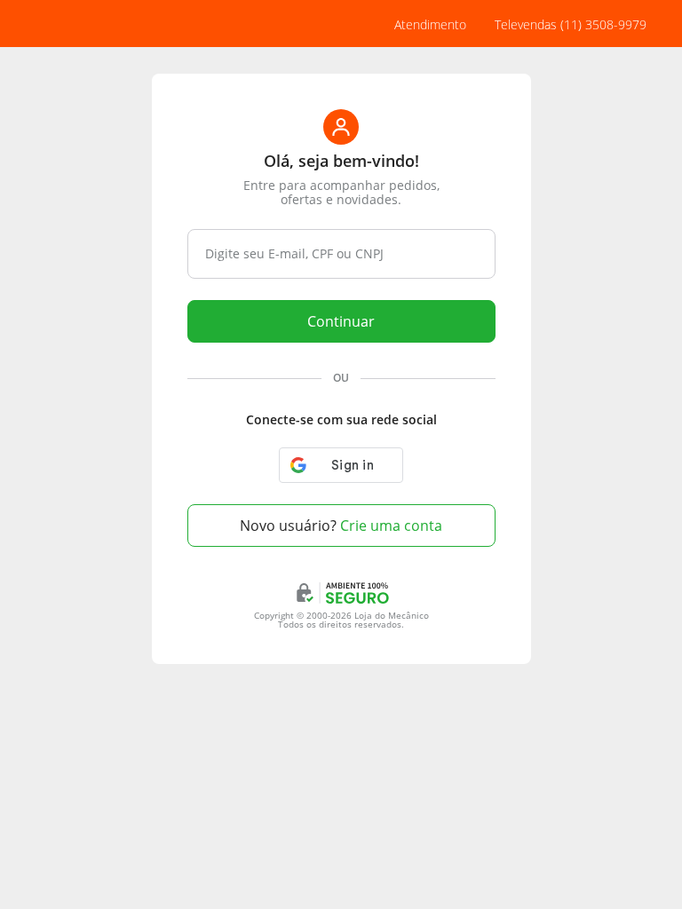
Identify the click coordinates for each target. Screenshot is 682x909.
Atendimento (430, 24)
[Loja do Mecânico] (93, 24)
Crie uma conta (341, 525)
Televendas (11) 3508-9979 (570, 24)
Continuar (341, 321)
